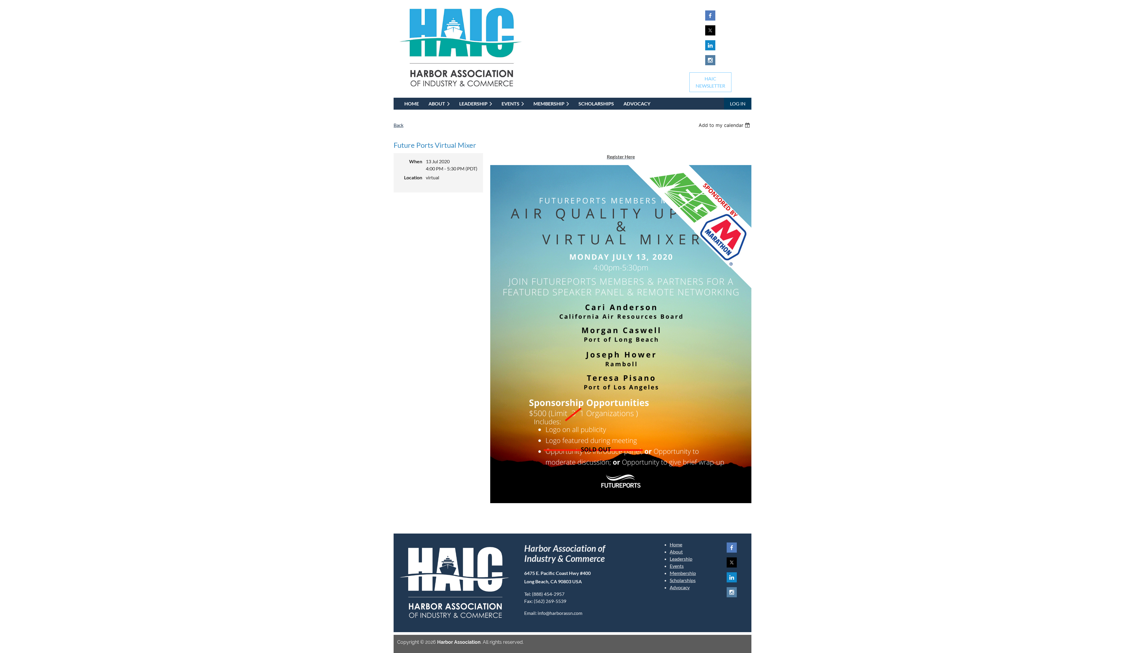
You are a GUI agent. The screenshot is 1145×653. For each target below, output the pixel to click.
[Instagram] (710, 60)
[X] (710, 30)
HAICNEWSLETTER (710, 82)
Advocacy (680, 587)
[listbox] (725, 125)
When (415, 161)
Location (413, 177)
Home (676, 544)
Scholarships (683, 580)
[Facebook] (710, 15)
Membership (683, 573)
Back (398, 125)
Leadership (681, 559)
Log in (737, 103)
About (676, 551)
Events (677, 566)
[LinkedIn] (710, 45)
